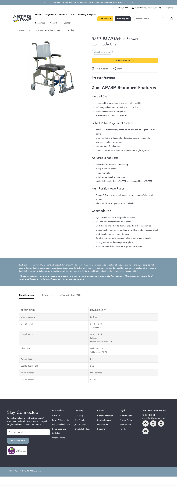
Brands (62, 14)
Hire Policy (124, 428)
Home (38, 14)
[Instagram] (153, 423)
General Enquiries (105, 415)
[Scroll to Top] (172, 472)
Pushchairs (56, 433)
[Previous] (45, 2)
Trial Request (105, 18)
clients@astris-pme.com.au (153, 418)
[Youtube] (145, 431)
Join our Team (80, 424)
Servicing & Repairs (87, 14)
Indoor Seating (58, 437)
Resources (40, 22)
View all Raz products (102, 52)
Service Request (104, 420)
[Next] (132, 2)
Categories (49, 14)
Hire (72, 14)
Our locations (167, 7)
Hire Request (122, 18)
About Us (54, 22)
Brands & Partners (82, 428)
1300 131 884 (148, 414)
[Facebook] (145, 423)
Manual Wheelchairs (61, 424)
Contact (67, 22)
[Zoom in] (83, 41)
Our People (80, 420)
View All (56, 415)
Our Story (79, 415)
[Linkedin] (161, 423)
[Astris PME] (22, 18)
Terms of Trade (126, 415)
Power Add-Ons (59, 428)
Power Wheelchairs (60, 420)
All (30, 30)
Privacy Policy (126, 420)
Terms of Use (125, 424)
